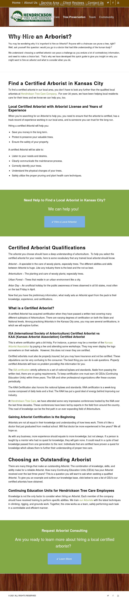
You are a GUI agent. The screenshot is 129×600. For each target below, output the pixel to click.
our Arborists (86, 500)
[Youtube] (118, 2)
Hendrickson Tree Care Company (38, 93)
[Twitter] (107, 2)
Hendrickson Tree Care (23, 401)
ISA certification (21, 369)
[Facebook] (113, 2)
